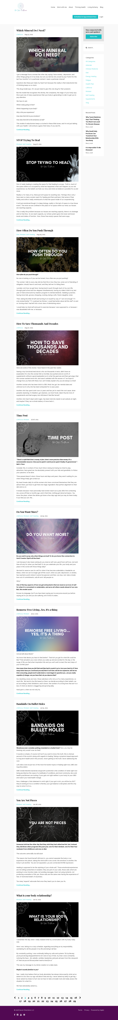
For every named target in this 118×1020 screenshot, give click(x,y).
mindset (19, 144)
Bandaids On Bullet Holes (30, 703)
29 (74, 1001)
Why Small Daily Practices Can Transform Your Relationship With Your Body (92, 135)
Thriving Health (80, 7)
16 (75, 998)
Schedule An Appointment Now (85, 17)
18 (25, 1001)
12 (58, 998)
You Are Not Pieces (26, 800)
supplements (90, 99)
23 (47, 1001)
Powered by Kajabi (97, 1010)
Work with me (62, 7)
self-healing (27, 144)
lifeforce (19, 34)
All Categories (90, 61)
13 (62, 998)
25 (56, 1001)
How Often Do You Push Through (34, 230)
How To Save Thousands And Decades (37, 323)
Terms (80, 1010)
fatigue (88, 80)
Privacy (86, 1010)
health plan (90, 84)
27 (65, 1001)
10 (49, 998)
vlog (87, 103)
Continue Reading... (23, 129)
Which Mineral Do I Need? (30, 30)
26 (61, 1001)
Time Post (22, 415)
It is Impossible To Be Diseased (93, 149)
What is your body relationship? (34, 895)
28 (70, 1001)
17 (20, 1001)
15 (71, 998)
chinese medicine (92, 69)
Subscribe (93, 36)
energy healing (91, 76)
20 (34, 1001)
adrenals (89, 65)
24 (52, 1001)
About (71, 7)
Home (53, 7)
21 (38, 1001)
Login (101, 17)
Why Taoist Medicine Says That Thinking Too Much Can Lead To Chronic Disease (93, 120)
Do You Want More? (27, 511)
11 (53, 998)
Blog (101, 7)
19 (29, 1001)
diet (17, 234)
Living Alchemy (93, 7)
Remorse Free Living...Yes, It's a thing (36, 609)
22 (43, 1001)
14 (67, 998)
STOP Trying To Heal (28, 140)
